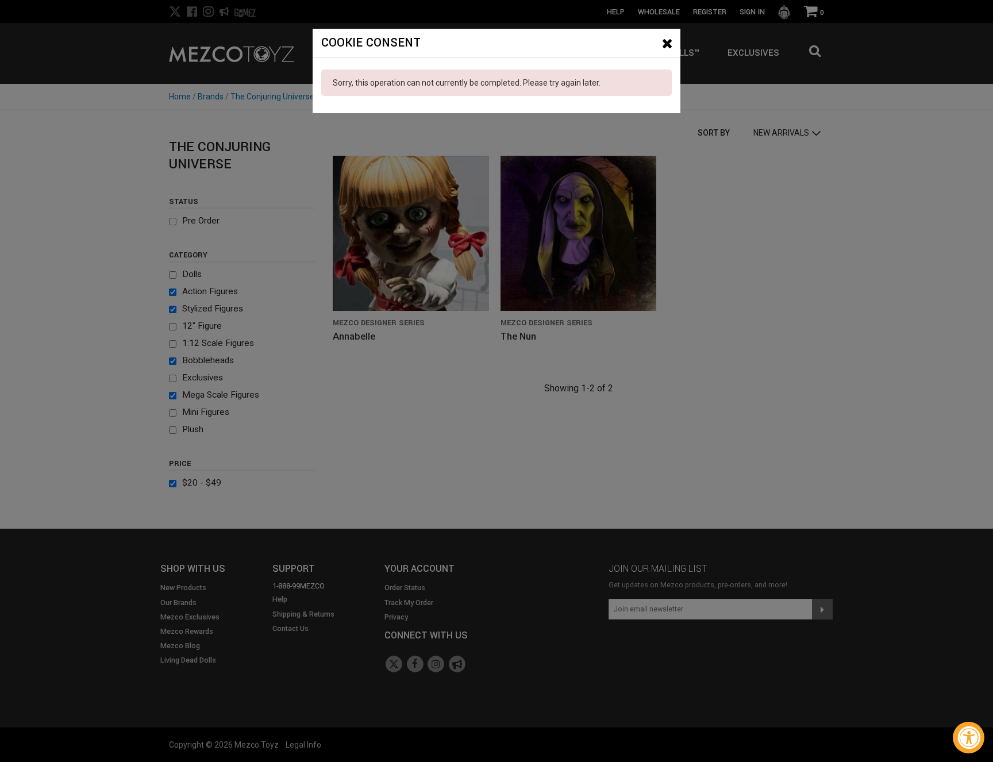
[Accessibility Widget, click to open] (968, 737)
